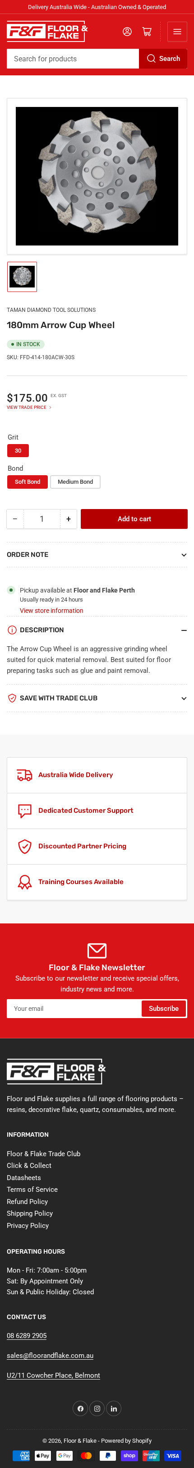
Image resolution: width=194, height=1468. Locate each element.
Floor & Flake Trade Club (43, 1154)
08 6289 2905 (26, 1336)
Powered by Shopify (126, 1440)
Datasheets (24, 1178)
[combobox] (97, 59)
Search (169, 59)
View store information (51, 610)
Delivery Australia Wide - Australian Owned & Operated (97, 7)
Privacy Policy (28, 1226)
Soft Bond (27, 481)
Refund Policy (27, 1202)
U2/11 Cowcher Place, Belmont (53, 1375)
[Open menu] (177, 32)
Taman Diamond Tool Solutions (51, 310)
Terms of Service (32, 1190)
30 (18, 450)
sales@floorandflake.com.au (50, 1356)
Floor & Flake (80, 1440)
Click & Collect (29, 1166)
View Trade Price (26, 407)
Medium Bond (75, 481)
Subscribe (164, 1009)
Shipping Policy (30, 1213)
